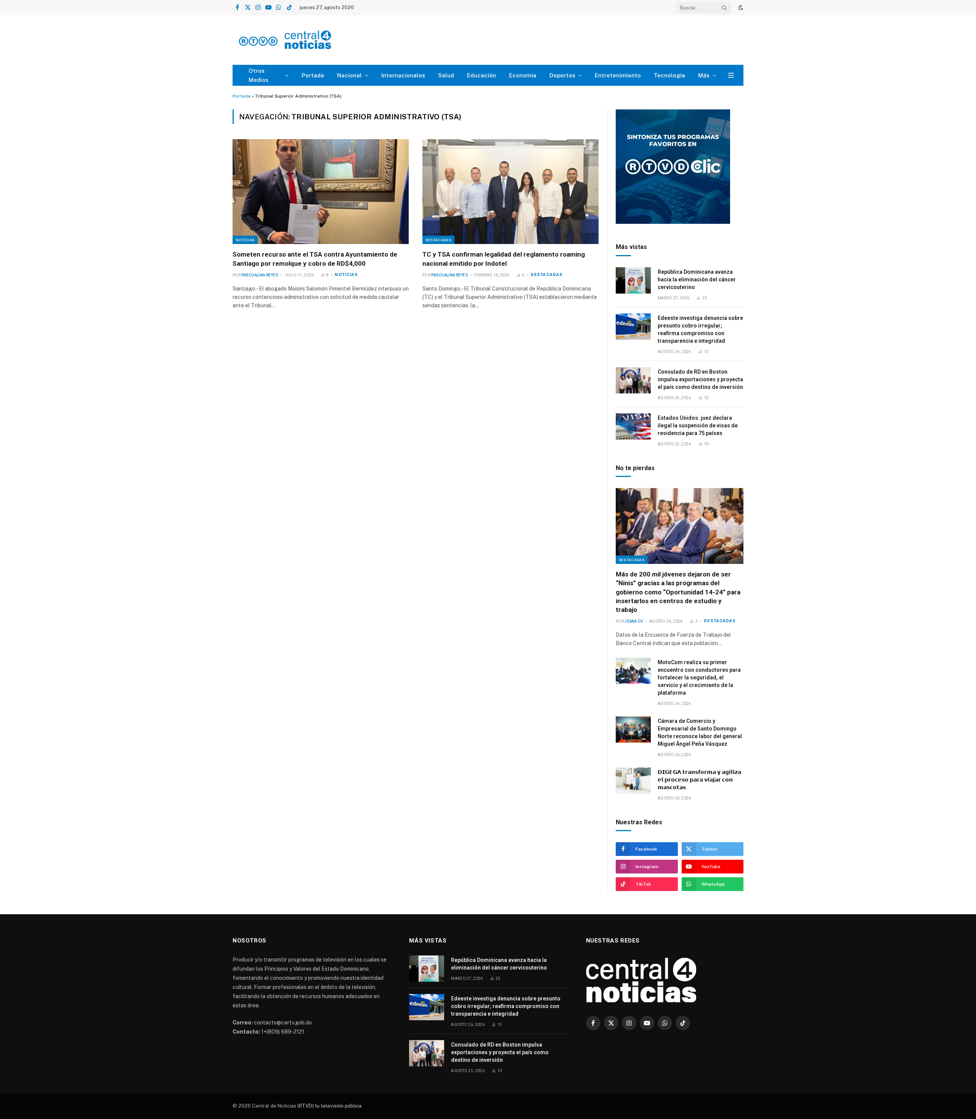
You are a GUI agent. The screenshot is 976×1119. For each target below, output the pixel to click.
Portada (313, 75)
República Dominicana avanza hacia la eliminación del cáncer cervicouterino (697, 279)
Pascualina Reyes (259, 275)
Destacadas (438, 240)
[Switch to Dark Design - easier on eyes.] (740, 7)
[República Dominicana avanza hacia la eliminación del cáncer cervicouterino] (633, 280)
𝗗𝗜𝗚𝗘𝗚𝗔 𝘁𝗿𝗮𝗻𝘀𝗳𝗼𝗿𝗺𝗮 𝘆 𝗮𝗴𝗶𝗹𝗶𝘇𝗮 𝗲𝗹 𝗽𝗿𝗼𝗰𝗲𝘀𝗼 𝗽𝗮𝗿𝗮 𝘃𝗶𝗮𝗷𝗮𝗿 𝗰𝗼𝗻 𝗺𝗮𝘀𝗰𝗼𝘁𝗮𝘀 (699, 779)
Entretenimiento (618, 75)
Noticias (245, 240)
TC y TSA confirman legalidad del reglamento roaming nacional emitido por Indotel (503, 258)
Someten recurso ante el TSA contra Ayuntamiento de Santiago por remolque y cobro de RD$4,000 (315, 258)
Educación (481, 75)
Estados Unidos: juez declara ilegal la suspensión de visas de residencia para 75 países (698, 425)
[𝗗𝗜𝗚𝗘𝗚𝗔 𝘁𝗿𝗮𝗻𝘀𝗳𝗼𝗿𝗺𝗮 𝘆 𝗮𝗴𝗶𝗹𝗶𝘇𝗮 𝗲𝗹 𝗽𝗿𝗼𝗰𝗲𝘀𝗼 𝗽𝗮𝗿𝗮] (633, 780)
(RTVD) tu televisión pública (328, 1106)
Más (704, 75)
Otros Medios (258, 75)
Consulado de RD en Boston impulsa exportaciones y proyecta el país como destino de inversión (700, 379)
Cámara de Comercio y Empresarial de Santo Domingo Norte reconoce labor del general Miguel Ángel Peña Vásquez (700, 732)
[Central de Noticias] (307, 40)
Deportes (562, 75)
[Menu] (731, 75)
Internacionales (403, 75)
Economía (522, 75)
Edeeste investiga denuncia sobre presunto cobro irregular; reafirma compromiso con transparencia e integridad (700, 329)
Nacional (349, 75)
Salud (446, 75)
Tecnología (669, 75)
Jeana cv (633, 621)
